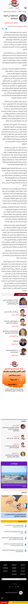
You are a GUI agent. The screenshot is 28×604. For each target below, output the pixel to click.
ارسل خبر (14, 574)
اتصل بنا (23, 571)
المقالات (19, 11)
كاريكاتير (24, 492)
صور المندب (5, 568)
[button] (23, 463)
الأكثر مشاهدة (22, 521)
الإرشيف (14, 568)
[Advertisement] (15, 405)
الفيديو (5, 564)
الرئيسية (17, 8)
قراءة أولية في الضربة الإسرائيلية (10, 11)
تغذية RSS (22, 574)
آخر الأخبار (11, 8)
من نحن (23, 568)
